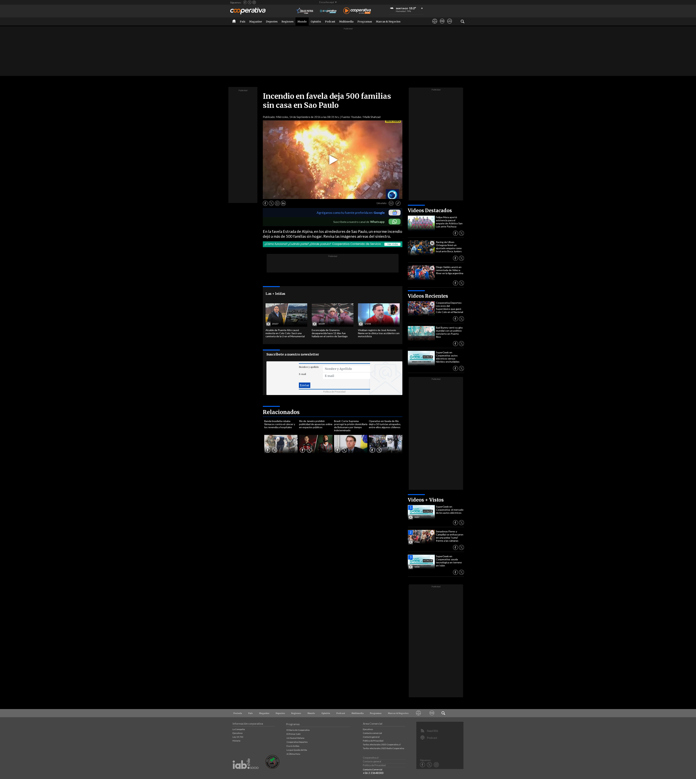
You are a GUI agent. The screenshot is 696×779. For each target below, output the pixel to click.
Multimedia (346, 21)
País (242, 21)
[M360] (442, 24)
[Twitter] (249, 2)
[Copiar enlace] (398, 203)
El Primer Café (294, 734)
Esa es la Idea (293, 746)
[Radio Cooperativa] (357, 10)
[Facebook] (245, 2)
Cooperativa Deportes (297, 742)
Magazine (255, 21)
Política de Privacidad (334, 391)
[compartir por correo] (391, 203)
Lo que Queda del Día (297, 750)
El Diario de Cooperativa (298, 730)
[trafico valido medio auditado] (272, 768)
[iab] (245, 772)
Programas (364, 21)
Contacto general (371, 737)
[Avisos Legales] (434, 24)
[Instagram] (254, 2)
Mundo (302, 21)
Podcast (330, 21)
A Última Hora (293, 754)
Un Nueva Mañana (295, 738)
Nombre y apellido (309, 367)
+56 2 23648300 (373, 772)
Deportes (271, 21)
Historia (236, 740)
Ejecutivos (238, 733)
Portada (237, 713)
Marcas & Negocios (388, 21)
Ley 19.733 (238, 737)
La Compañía (239, 729)
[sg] (449, 24)
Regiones (287, 21)
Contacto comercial (372, 733)
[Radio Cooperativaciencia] (328, 11)
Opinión (316, 21)
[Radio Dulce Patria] (305, 11)
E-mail (302, 374)
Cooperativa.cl (370, 757)
